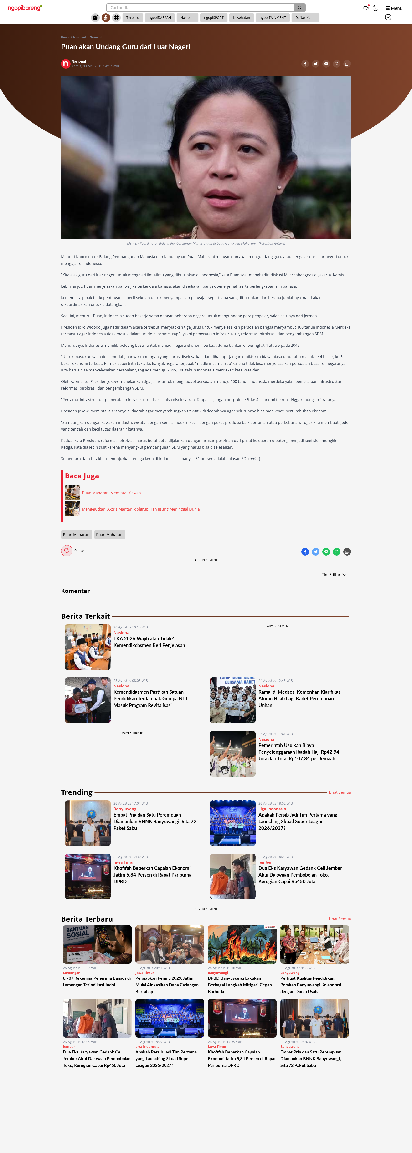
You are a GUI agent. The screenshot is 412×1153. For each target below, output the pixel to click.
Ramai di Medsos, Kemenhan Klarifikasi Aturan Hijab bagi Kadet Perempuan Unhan (300, 699)
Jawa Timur (124, 862)
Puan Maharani (76, 534)
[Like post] (66, 550)
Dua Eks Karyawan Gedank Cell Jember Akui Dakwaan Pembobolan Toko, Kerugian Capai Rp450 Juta (300, 875)
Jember (265, 862)
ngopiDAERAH (160, 17)
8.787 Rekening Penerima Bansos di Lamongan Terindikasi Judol (97, 981)
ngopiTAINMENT (273, 17)
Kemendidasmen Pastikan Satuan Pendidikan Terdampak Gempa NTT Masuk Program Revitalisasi (150, 699)
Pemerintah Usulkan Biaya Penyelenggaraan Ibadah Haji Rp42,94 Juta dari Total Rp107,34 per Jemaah (298, 752)
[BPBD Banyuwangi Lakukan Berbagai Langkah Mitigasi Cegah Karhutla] (242, 944)
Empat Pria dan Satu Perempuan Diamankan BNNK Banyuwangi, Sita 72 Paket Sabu (154, 822)
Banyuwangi (125, 809)
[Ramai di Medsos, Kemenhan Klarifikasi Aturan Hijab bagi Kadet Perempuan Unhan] (233, 700)
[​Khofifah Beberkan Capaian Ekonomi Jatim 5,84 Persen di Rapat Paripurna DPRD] (88, 876)
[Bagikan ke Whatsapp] (337, 64)
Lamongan (71, 972)
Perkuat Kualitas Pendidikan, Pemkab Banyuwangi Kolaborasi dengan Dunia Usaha (310, 985)
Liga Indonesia (272, 809)
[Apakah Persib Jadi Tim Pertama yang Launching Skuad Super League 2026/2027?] (233, 823)
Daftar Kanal (305, 17)
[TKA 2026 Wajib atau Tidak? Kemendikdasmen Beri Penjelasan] (88, 647)
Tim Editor (331, 574)
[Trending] (95, 17)
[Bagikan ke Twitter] (316, 64)
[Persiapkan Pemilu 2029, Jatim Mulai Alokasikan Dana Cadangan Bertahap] (169, 944)
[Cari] (299, 7)
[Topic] (116, 17)
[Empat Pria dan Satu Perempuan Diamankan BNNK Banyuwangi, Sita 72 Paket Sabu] (88, 823)
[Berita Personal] (106, 17)
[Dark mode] (375, 8)
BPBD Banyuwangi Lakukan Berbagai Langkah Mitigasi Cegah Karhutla (240, 985)
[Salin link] (347, 64)
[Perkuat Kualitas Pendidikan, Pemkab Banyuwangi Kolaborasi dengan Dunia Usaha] (314, 944)
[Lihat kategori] (388, 17)
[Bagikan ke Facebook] (305, 64)
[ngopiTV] (366, 8)
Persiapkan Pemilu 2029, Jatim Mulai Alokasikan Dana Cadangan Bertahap (167, 985)
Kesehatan (241, 17)
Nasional (187, 17)
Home (65, 37)
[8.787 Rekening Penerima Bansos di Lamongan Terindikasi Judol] (97, 944)
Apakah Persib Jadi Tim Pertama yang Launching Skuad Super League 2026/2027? (297, 822)
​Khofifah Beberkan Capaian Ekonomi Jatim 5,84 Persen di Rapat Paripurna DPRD (152, 875)
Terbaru (132, 17)
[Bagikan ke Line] (326, 64)
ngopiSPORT (214, 17)
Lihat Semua (340, 792)
